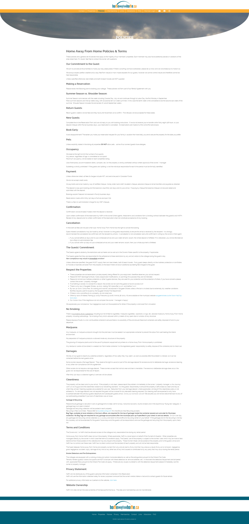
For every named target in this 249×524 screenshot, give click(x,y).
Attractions (131, 11)
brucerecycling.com (105, 411)
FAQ (139, 11)
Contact (82, 11)
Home (94, 514)
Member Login (149, 11)
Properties (91, 11)
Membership (112, 11)
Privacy (116, 514)
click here (113, 480)
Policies (101, 11)
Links (122, 11)
